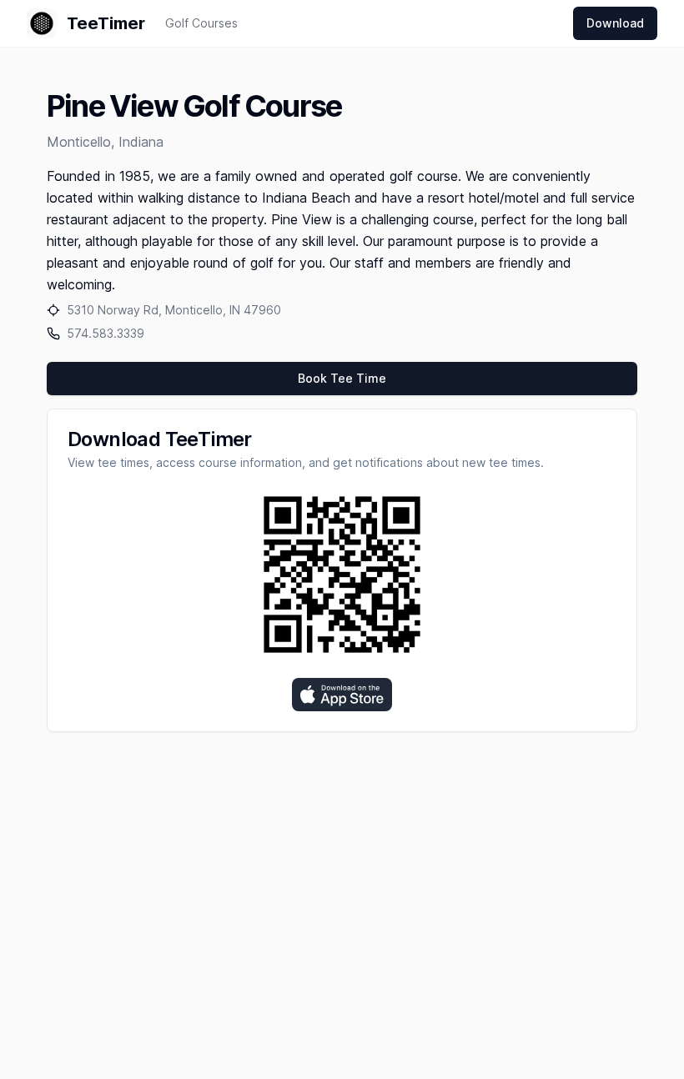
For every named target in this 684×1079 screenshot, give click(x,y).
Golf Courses (201, 23)
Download (615, 23)
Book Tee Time (342, 378)
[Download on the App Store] (342, 694)
